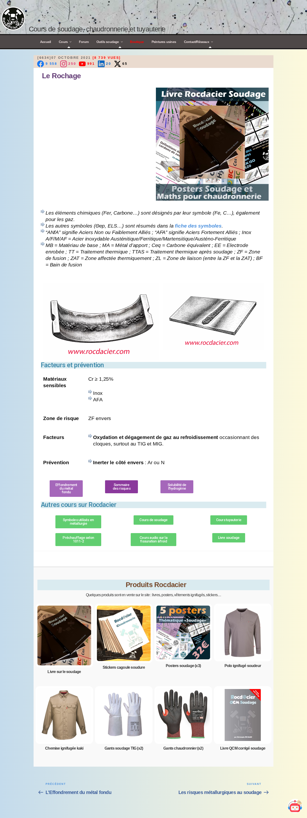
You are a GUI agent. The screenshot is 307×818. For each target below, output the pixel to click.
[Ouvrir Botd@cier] (295, 806)
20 (108, 63)
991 (90, 63)
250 (71, 63)
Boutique (137, 42)
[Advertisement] (94, 121)
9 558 (50, 63)
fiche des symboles (198, 226)
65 (124, 63)
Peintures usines (164, 42)
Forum (84, 42)
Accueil (45, 42)
